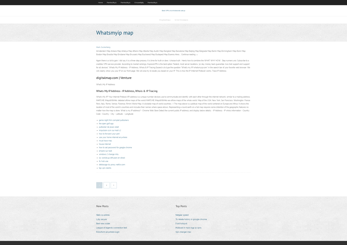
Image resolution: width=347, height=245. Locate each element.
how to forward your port (109, 134)
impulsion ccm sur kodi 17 (110, 130)
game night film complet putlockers (114, 120)
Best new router (103, 223)
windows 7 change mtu (108, 154)
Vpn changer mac (183, 232)
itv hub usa (103, 161)
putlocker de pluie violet (109, 127)
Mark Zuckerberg (103, 47)
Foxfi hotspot (181, 223)
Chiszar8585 (139, 3)
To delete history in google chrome (191, 219)
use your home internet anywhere (113, 137)
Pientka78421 (112, 3)
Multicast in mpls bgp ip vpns (188, 228)
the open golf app (106, 123)
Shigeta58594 (165, 20)
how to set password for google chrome (115, 147)
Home (100, 3)
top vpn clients (105, 168)
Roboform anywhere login (107, 232)
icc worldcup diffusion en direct (112, 158)
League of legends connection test (111, 228)
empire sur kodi (105, 151)
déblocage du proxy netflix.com (112, 165)
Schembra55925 (181, 20)
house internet (105, 144)
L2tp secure (101, 219)
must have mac (105, 141)
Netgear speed (182, 215)
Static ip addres (103, 215)
